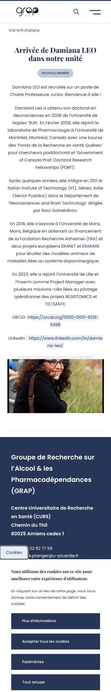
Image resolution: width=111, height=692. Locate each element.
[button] (73, 11)
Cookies (14, 552)
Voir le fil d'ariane (24, 30)
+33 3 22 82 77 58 (34, 548)
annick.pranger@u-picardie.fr (47, 556)
